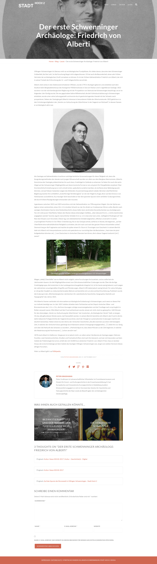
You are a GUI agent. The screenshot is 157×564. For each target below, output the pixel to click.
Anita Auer (96, 429)
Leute (130, 5)
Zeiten (122, 5)
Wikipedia (56, 351)
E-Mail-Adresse (70, 526)
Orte (106, 5)
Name (37, 526)
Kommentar (40, 501)
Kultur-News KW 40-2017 (54, 470)
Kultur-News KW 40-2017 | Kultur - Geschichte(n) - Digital (65, 459)
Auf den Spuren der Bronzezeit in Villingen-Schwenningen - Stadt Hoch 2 (70, 481)
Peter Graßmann (71, 357)
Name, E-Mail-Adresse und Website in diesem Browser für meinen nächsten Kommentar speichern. (74, 540)
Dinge (113, 5)
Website (97, 526)
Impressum (45, 560)
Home (51, 61)
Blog (56, 61)
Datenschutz (56, 560)
